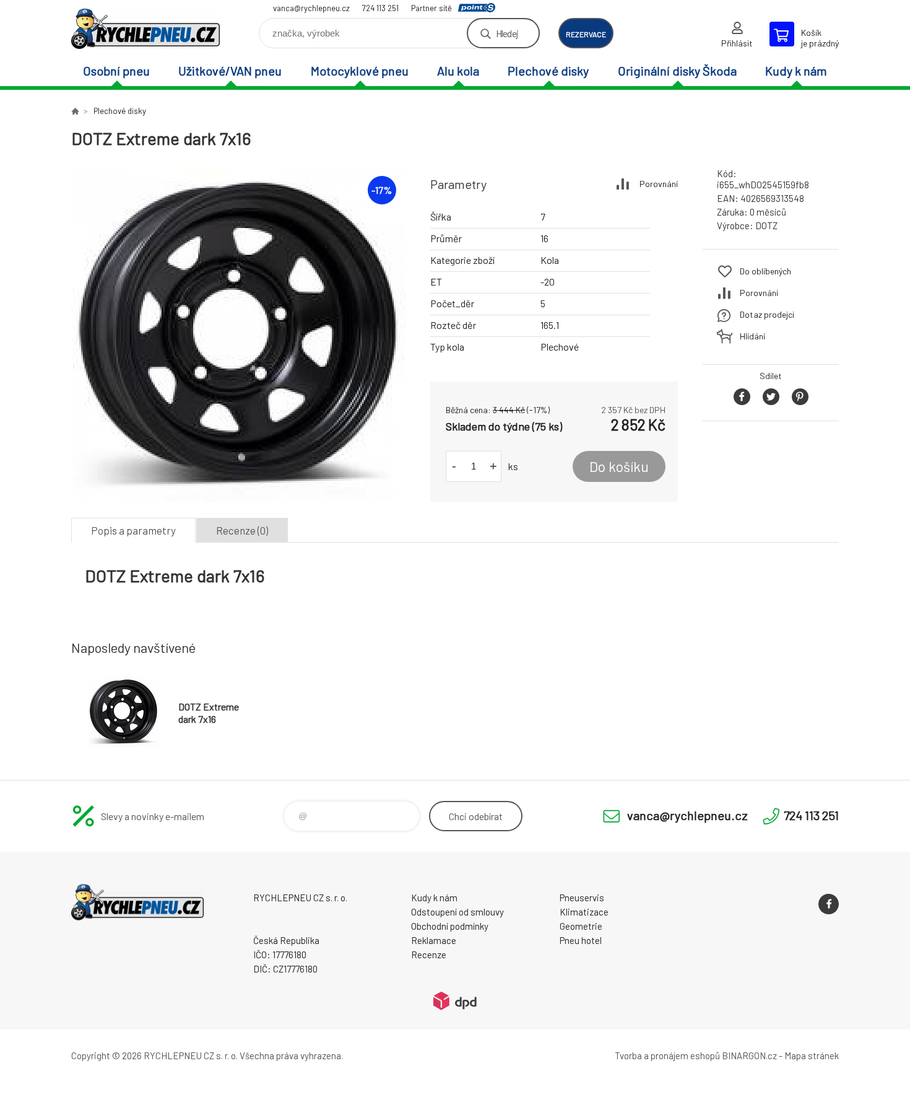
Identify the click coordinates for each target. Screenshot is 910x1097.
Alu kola (458, 70)
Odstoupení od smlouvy (457, 911)
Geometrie (581, 926)
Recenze (428, 954)
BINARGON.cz (749, 1055)
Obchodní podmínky (449, 926)
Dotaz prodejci (767, 314)
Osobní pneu (116, 70)
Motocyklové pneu (360, 70)
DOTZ (766, 225)
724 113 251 (380, 8)
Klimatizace (584, 911)
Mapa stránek (811, 1055)
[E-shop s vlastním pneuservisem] (75, 111)
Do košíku (619, 466)
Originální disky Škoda (677, 70)
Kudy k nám (796, 70)
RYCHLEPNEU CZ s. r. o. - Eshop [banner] (145, 29)
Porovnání (658, 183)
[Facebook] (828, 904)
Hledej (507, 33)
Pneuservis (582, 897)
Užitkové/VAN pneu (230, 70)
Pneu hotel (581, 940)
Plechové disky (548, 70)
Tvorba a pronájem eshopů (667, 1055)
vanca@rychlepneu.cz (311, 8)
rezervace (586, 34)
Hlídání (752, 336)
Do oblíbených (765, 271)
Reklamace (433, 940)
